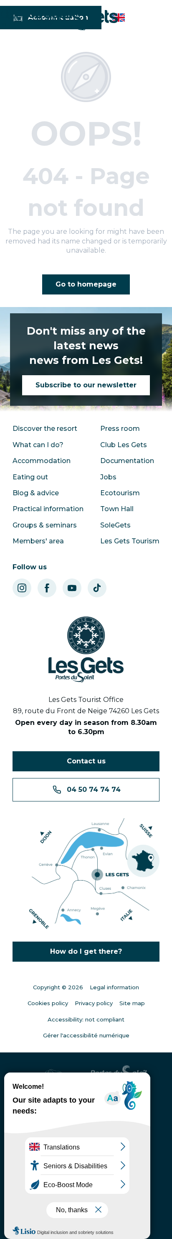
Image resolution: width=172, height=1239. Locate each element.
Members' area (38, 541)
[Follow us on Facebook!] (47, 588)
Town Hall (117, 509)
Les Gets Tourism (129, 541)
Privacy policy (94, 1003)
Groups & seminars (45, 525)
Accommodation (42, 461)
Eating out (30, 477)
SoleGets (115, 525)
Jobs (108, 477)
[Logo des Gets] (86, 650)
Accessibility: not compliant (86, 1019)
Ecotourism (120, 493)
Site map (132, 1003)
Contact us (86, 761)
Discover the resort (45, 429)
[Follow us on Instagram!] (22, 588)
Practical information (48, 509)
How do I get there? (86, 951)
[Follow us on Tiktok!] (97, 588)
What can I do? (38, 445)
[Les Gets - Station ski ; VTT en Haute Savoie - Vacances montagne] (75, 18)
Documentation (127, 461)
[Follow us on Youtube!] (72, 588)
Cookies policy (48, 1003)
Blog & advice (36, 493)
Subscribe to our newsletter (86, 385)
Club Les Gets (123, 445)
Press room (120, 429)
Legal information (114, 987)
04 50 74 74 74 (94, 790)
